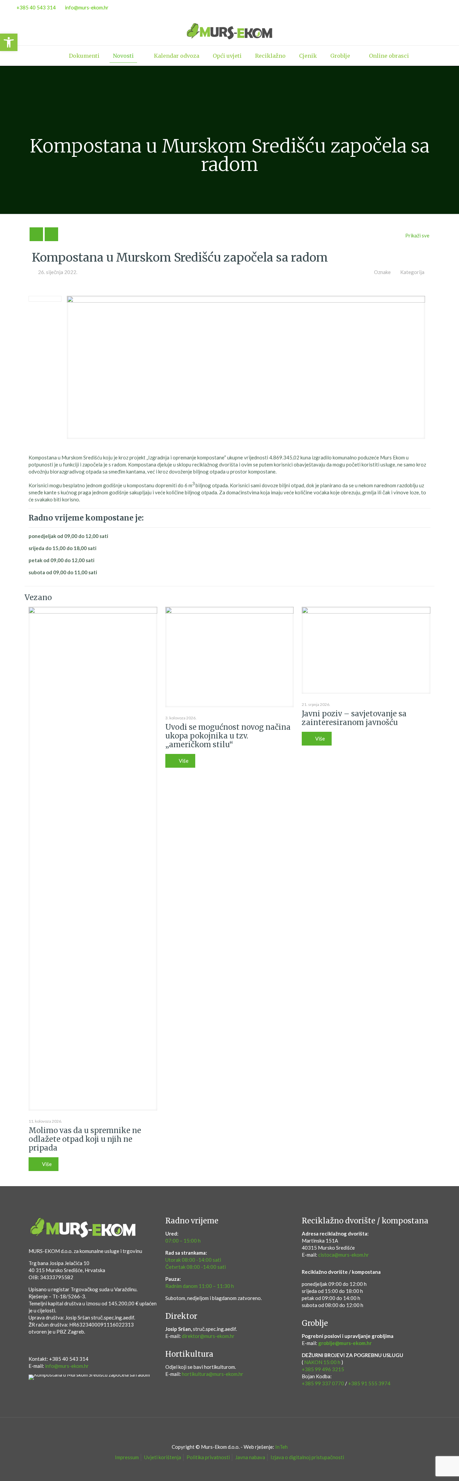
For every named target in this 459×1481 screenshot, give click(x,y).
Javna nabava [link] (250, 1457)
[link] (8, 42)
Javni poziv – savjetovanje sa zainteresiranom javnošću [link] (354, 718)
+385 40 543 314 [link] (36, 7)
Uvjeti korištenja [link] (162, 1457)
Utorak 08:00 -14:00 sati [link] (193, 1260)
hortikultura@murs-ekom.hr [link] (212, 1374)
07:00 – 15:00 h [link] (183, 1241)
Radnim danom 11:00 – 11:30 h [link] (199, 1286)
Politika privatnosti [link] (208, 1457)
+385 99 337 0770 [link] (323, 1383)
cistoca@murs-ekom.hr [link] (343, 1255)
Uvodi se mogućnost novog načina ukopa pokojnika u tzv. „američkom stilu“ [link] (228, 735)
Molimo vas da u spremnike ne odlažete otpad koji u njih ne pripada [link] (85, 1139)
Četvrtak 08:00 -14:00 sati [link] (195, 1267)
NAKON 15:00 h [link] (322, 1362)
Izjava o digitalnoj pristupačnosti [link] (307, 1457)
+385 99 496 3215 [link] (323, 1369)
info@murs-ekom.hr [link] (87, 7)
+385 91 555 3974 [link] (369, 1383)
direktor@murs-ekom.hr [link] (208, 1336)
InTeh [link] (281, 1447)
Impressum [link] (127, 1457)
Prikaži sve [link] (417, 235)
